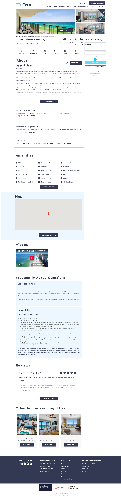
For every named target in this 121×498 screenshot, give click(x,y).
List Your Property (81, 6)
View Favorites (45, 471)
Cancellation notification (96, 66)
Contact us (101, 6)
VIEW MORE (26, 445)
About (63, 468)
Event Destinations (46, 468)
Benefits (85, 468)
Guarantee (64, 474)
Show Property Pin (49, 235)
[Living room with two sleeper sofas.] (90, 28)
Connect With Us (26, 460)
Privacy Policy (53, 495)
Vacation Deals (65, 6)
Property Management (92, 460)
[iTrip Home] (16, 36)
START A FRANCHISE (97, 3)
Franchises (85, 471)
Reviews (64, 471)
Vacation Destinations (47, 463)
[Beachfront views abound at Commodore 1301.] (90, 15)
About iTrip (66, 460)
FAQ (62, 476)
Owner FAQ (86, 466)
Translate (65, 479)
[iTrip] (24, 4)
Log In (82, 3)
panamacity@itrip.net (95, 73)
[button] (48, 213)
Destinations (52, 6)
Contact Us (65, 466)
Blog (92, 6)
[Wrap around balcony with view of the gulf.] (45, 21)
